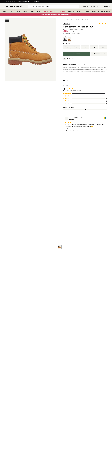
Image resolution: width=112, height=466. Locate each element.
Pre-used (62, 11)
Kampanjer (71, 11)
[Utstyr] (27, 11)
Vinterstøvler (84, 19)
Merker (33, 11)
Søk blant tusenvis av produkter (41, 6)
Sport (38, 11)
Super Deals (53, 11)
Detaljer (65, 80)
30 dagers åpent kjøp (9, 1)
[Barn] (20, 11)
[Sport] (41, 11)
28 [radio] (85, 47)
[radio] (67, 47)
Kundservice (95, 11)
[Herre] (14, 11)
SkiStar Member (105, 11)
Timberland (66, 23)
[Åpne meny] (3, 6)
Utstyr (25, 11)
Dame (4, 11)
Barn (18, 11)
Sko (72, 19)
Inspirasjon (79, 11)
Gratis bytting (35, 1)
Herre (11, 11)
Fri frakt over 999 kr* (23, 1)
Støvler (77, 19)
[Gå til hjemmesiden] (14, 6)
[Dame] (7, 11)
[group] (85, 47)
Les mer (65, 75)
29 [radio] (94, 47)
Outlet (46, 11)
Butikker (87, 11)
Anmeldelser (67, 85)
